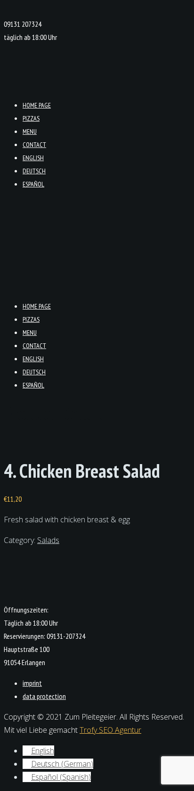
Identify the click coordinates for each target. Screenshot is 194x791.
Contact (34, 144)
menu (30, 131)
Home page (37, 105)
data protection (44, 696)
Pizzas (31, 118)
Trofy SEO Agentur (110, 730)
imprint (32, 683)
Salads (48, 540)
